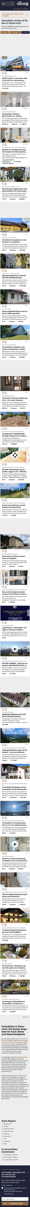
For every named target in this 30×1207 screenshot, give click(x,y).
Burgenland (7, 1124)
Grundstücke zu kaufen (11, 1160)
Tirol (5, 1139)
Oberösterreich (8, 1131)
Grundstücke (6, 1044)
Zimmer (10, 1042)
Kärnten (6, 1126)
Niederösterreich (9, 1129)
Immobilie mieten (21, 1075)
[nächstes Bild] (28, 64)
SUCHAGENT (5, 32)
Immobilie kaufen (21, 1057)
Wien (5, 1144)
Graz (3, 1051)
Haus (3, 1042)
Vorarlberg (7, 1141)
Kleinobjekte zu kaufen (11, 1155)
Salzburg (6, 1134)
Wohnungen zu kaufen (11, 1157)
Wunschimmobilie (15, 1093)
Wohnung (22, 1040)
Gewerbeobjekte (18, 1042)
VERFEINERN (25, 32)
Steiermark (7, 1136)
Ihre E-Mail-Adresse (6, 1196)
